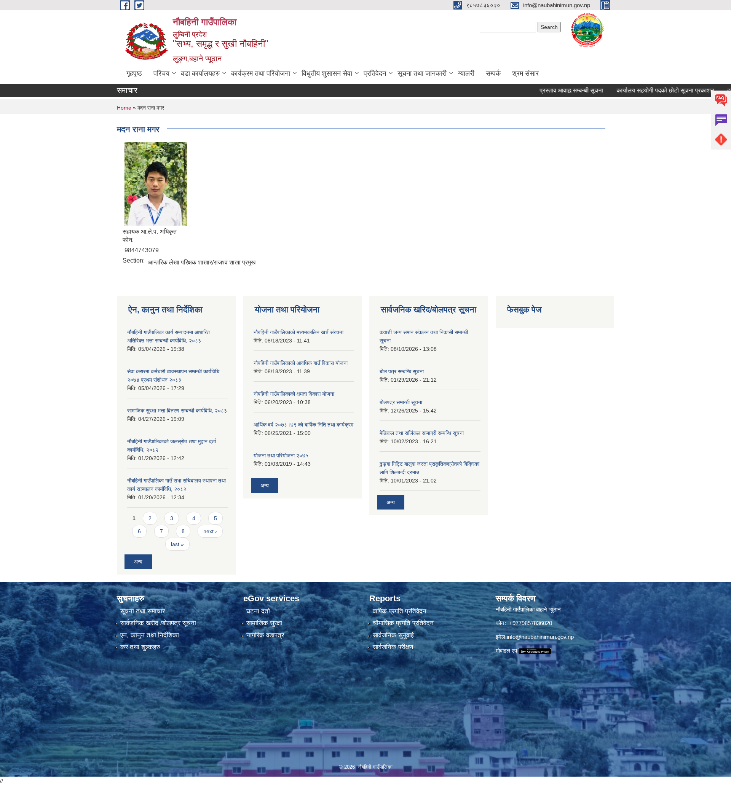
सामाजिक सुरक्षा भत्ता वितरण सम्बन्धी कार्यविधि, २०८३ (177, 411)
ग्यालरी (466, 73)
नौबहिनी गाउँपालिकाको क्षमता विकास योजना (294, 394)
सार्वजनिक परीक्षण (393, 647)
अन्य (138, 562)
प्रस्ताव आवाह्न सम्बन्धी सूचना (551, 90)
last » (177, 544)
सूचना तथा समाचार (142, 611)
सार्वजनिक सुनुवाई (393, 635)
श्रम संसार (525, 73)
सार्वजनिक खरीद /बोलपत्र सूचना (158, 623)
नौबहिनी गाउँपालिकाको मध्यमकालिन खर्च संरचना (298, 332)
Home (124, 108)
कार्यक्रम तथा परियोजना (260, 73)
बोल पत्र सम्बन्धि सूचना (402, 371)
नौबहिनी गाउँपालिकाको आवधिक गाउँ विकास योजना (301, 363)
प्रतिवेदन (375, 73)
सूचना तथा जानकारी (422, 73)
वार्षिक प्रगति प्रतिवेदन (399, 611)
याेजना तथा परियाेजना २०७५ (281, 455)
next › (210, 531)
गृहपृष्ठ (134, 73)
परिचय (161, 73)
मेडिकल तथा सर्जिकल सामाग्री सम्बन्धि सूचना (422, 433)
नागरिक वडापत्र (265, 635)
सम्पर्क (493, 73)
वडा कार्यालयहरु (200, 73)
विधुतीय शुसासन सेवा (327, 73)
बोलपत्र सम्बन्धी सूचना (401, 402)
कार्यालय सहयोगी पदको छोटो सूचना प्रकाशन (644, 90)
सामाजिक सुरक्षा (264, 623)
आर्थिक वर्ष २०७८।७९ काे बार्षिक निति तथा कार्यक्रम (303, 425)
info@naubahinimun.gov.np (540, 637)
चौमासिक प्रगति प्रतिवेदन (403, 623)
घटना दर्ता (258, 611)
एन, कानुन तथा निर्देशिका (149, 635)
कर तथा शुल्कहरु (140, 647)
